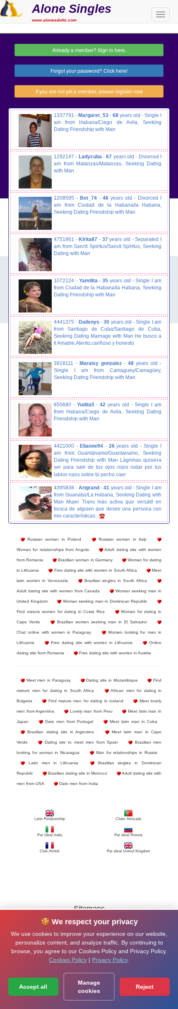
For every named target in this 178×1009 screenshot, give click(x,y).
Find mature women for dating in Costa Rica (61, 611)
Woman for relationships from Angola (53, 549)
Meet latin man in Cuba (132, 721)
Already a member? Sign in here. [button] (89, 49)
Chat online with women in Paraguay (54, 632)
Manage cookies (89, 986)
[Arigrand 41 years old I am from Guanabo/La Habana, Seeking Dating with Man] (35, 503)
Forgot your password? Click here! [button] (89, 70)
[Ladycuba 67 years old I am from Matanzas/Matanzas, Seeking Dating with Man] (35, 171)
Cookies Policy (68, 960)
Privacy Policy (109, 960)
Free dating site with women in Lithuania (90, 642)
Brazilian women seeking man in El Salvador (101, 622)
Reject (145, 986)
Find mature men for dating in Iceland (84, 701)
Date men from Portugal (68, 721)
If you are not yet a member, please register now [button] (89, 91)
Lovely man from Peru (90, 711)
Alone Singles (71, 8)
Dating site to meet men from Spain (80, 742)
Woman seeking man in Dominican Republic (104, 601)
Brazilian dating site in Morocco (77, 773)
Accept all (33, 986)
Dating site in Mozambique (111, 680)
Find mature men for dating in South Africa (89, 685)
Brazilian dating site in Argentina (59, 732)
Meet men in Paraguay (48, 680)
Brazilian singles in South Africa (114, 580)
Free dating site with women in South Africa (95, 570)
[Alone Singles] (11, 7)
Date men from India (78, 783)
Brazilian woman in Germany (84, 560)
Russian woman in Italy (121, 539)
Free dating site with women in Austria (114, 653)
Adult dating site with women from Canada (58, 591)
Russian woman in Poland (53, 539)
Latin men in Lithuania (51, 763)
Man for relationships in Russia (125, 752)
